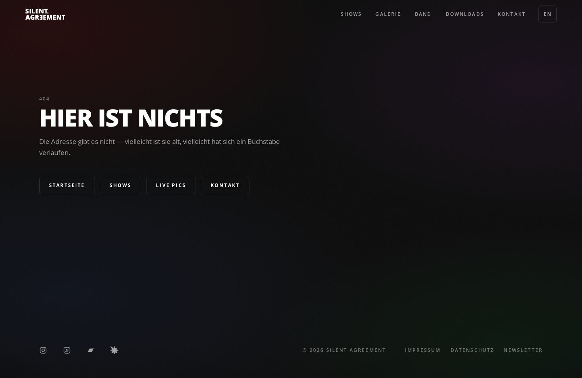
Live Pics (171, 185)
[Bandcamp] (90, 350)
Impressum (423, 350)
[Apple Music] (67, 350)
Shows (121, 185)
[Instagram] (43, 350)
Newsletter (523, 350)
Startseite (67, 185)
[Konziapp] (114, 350)
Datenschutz (473, 350)
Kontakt (225, 185)
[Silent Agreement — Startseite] (45, 14)
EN (548, 14)
